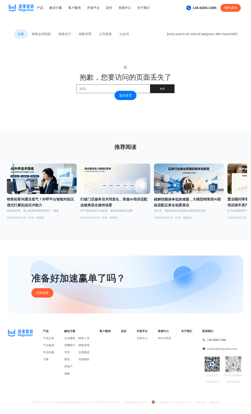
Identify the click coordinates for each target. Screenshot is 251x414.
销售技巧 (64, 34)
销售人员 (83, 338)
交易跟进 (83, 352)
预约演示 (230, 7)
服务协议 (201, 402)
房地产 (68, 366)
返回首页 (125, 95)
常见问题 (48, 352)
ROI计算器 (164, 338)
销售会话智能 (41, 34)
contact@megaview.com (222, 348)
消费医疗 (69, 345)
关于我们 (143, 7)
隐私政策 (215, 402)
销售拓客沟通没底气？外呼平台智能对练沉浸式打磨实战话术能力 (40, 202)
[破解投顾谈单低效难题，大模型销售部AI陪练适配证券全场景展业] (189, 184)
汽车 (67, 352)
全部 (21, 34)
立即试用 (42, 293)
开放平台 (93, 7)
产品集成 (48, 345)
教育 (67, 359)
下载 (46, 359)
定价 (109, 7)
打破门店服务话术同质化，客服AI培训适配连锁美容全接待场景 (113, 202)
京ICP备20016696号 (135, 402)
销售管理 (85, 34)
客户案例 (74, 7)
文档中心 (142, 338)
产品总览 (48, 338)
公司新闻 (105, 34)
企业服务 (69, 338)
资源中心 (124, 7)
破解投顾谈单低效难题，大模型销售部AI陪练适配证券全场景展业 (187, 202)
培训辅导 (83, 359)
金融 (67, 373)
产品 (40, 7)
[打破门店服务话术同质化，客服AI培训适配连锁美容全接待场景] (115, 183)
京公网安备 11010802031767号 (173, 402)
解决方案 (55, 7)
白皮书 (124, 34)
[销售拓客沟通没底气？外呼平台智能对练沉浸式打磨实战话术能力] (42, 184)
